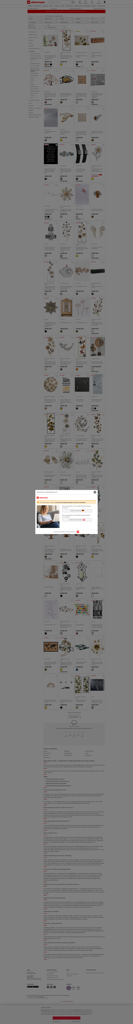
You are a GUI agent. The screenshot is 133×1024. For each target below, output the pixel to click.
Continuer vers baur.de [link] (75, 510)
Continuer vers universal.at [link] (75, 519)
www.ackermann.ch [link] (71, 531)
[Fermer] (95, 492)
